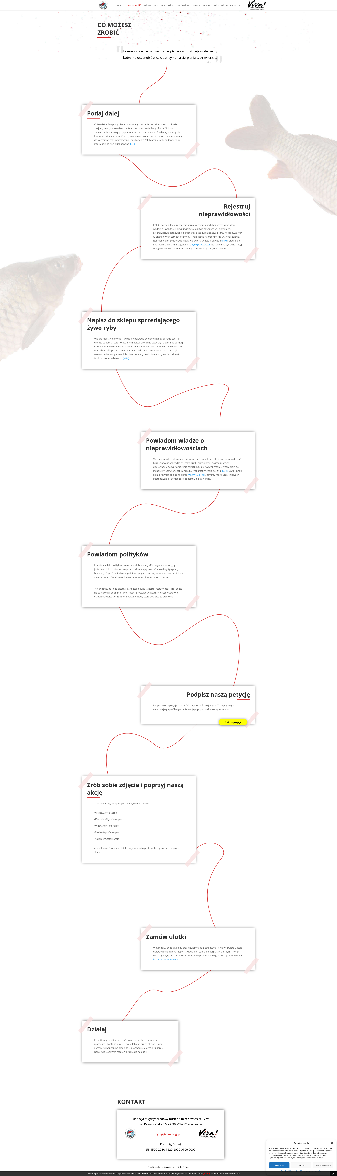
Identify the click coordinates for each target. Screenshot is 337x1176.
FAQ (156, 5)
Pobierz (147, 5)
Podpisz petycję (232, 722)
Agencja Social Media (173, 1167)
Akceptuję (279, 1165)
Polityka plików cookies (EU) (227, 5)
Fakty (170, 5)
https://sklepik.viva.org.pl (167, 959)
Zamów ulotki (183, 5)
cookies (150, 1174)
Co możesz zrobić (133, 5)
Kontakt (207, 5)
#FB (163, 5)
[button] (331, 1143)
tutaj (238, 1174)
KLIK (132, 143)
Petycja (196, 5)
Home (118, 5)
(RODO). (206, 1173)
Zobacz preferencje (322, 1165)
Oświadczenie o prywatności (310, 1171)
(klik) (224, 240)
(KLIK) (126, 358)
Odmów (301, 1165)
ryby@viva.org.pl (201, 244)
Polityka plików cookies (289, 1171)
